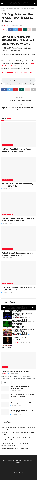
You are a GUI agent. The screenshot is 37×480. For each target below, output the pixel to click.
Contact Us (11, 460)
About (4, 460)
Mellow (26, 84)
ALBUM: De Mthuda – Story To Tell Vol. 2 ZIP (16, 371)
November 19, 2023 (7, 154)
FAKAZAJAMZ (18, 2)
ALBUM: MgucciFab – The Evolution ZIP (22, 403)
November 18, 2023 (16, 25)
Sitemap (18, 462)
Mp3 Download (8, 145)
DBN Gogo (9, 84)
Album (5, 367)
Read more (6, 382)
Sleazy (32, 84)
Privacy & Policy (20, 460)
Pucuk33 (5, 25)
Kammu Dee (17, 84)
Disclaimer (30, 460)
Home (3, 8)
